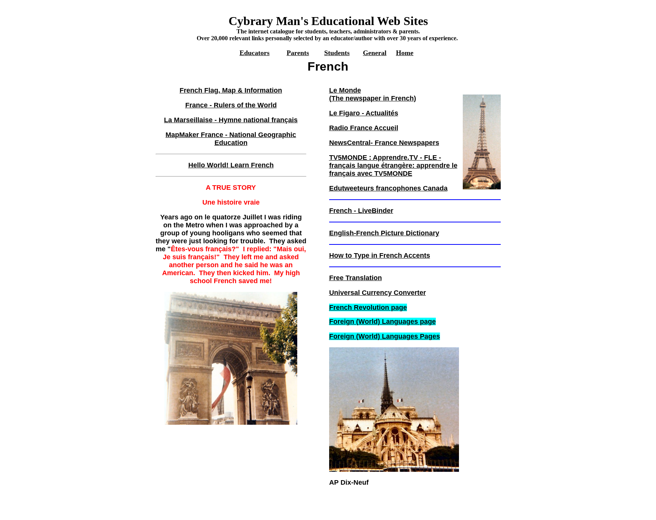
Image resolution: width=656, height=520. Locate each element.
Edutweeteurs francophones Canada (388, 188)
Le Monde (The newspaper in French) (372, 94)
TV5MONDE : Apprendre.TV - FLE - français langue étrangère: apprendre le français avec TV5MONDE (393, 165)
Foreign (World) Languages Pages (384, 336)
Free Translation (355, 278)
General (374, 53)
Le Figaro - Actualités (363, 113)
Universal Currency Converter (377, 292)
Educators (255, 53)
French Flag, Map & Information (231, 90)
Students (337, 53)
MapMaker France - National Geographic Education (231, 139)
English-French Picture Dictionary (384, 233)
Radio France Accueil (363, 128)
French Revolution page (368, 307)
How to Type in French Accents (379, 255)
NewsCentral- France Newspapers (384, 143)
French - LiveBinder (361, 210)
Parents (298, 53)
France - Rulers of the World (231, 105)
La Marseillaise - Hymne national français (231, 120)
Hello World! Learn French (231, 165)
